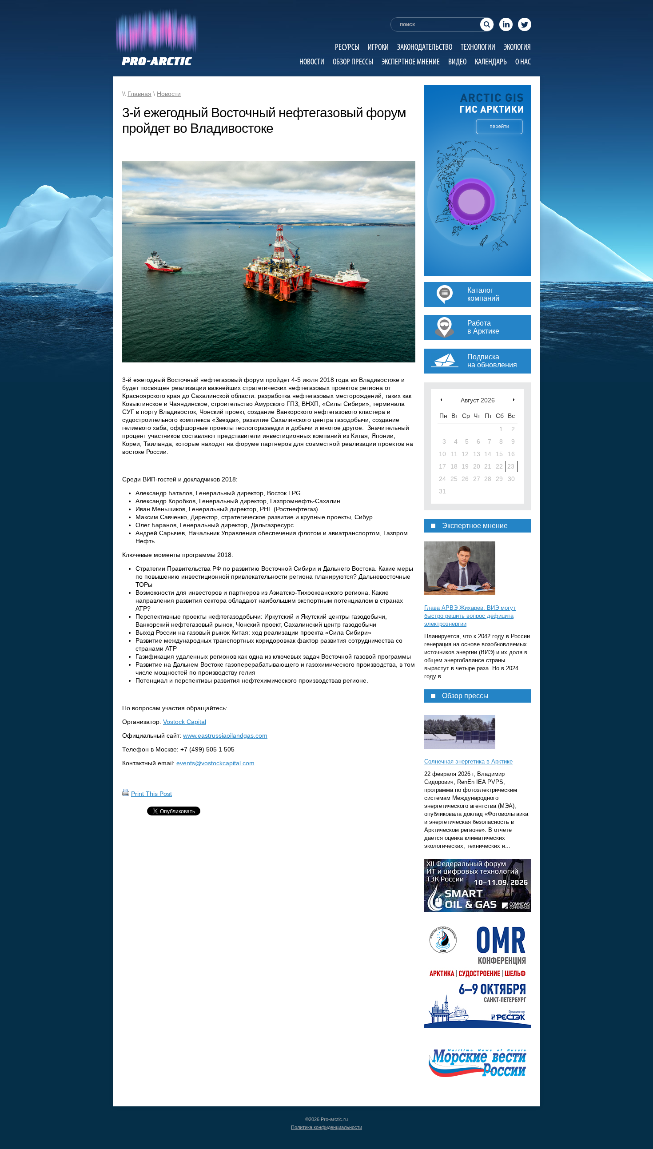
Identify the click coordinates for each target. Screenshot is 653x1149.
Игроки (378, 47)
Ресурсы (347, 47)
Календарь (491, 61)
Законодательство (424, 47)
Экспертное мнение (411, 61)
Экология (517, 47)
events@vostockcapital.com (215, 763)
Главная (139, 93)
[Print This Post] (125, 793)
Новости (311, 61)
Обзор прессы (353, 61)
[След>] (513, 399)
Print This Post (151, 793)
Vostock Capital (184, 721)
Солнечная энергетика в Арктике (468, 761)
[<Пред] (441, 399)
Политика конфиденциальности (326, 1127)
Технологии (478, 47)
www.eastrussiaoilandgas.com (225, 735)
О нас (523, 61)
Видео (457, 61)
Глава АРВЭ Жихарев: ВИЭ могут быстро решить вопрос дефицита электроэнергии (470, 615)
